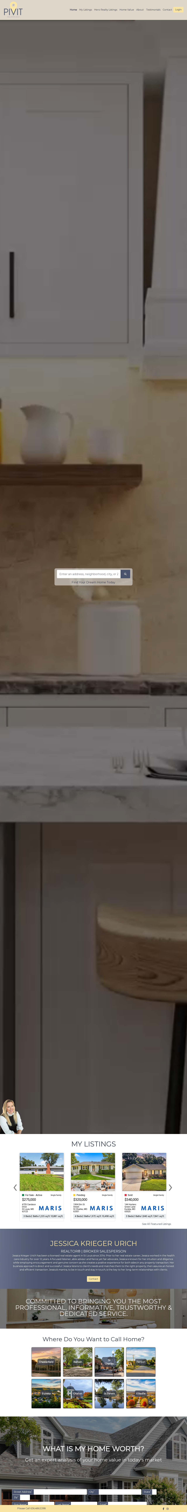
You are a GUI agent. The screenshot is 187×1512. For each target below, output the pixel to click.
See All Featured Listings (156, 1224)
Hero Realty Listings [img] (105, 9)
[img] (163, 1508)
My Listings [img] (85, 9)
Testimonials (153, 9)
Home (73, 9)
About (140, 9)
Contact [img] (167, 9)
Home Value (127, 9)
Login (178, 9)
